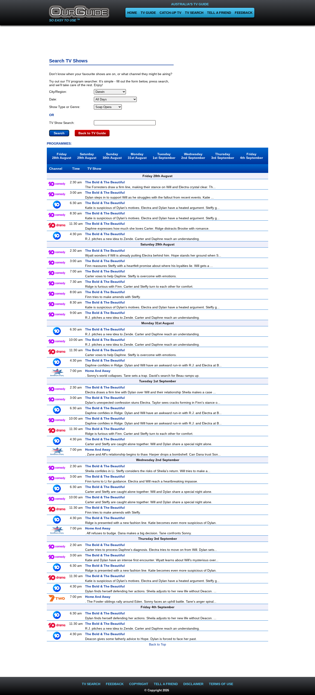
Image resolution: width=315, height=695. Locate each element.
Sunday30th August (112, 156)
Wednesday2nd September (193, 156)
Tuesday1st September (164, 156)
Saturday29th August (86, 156)
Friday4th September (251, 156)
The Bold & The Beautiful (105, 182)
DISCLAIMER (193, 684)
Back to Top (157, 644)
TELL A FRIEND (219, 13)
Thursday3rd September (222, 156)
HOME (132, 13)
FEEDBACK (244, 13)
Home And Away (97, 371)
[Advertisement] (157, 40)
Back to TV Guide (92, 133)
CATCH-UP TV (170, 13)
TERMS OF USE (221, 684)
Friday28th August (61, 156)
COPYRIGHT (138, 684)
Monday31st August (137, 156)
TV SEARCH (194, 13)
